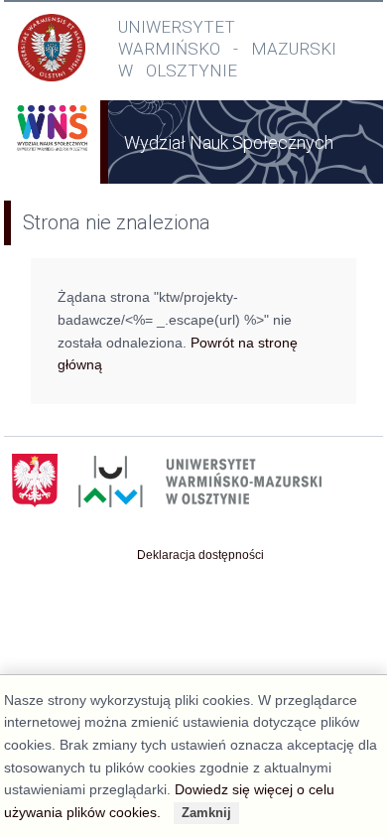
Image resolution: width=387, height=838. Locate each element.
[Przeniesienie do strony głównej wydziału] (52, 152)
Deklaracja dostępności (200, 555)
